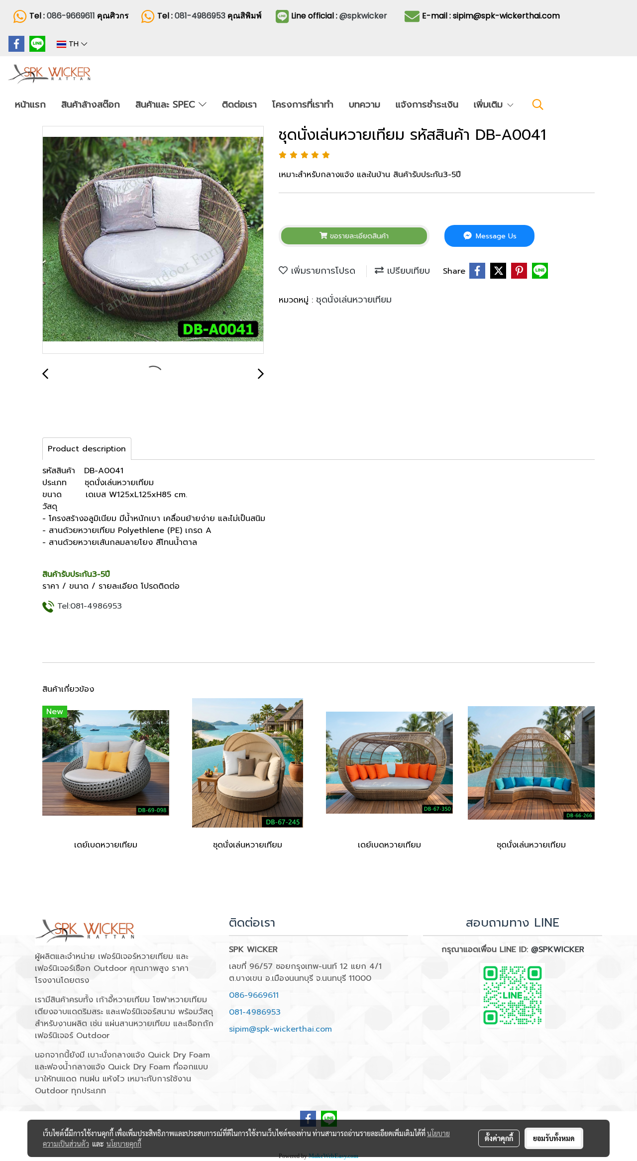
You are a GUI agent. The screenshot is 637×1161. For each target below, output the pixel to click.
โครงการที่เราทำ (302, 104)
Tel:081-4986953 (89, 606)
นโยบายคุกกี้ (123, 1143)
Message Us (495, 236)
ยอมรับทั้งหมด (554, 1138)
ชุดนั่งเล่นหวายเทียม (354, 300)
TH (73, 44)
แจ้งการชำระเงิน (427, 104)
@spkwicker (363, 15)
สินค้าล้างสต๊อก (90, 104)
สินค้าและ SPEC (167, 104)
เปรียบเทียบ (407, 271)
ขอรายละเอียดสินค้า (358, 236)
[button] (538, 104)
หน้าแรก (30, 104)
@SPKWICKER (557, 949)
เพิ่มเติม (490, 104)
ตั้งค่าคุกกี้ (499, 1138)
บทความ (364, 104)
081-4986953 (201, 15)
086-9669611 (71, 15)
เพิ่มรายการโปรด (321, 271)
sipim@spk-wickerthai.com (280, 1029)
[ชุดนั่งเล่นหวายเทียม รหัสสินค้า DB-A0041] (153, 240)
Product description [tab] (87, 449)
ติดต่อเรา (239, 104)
